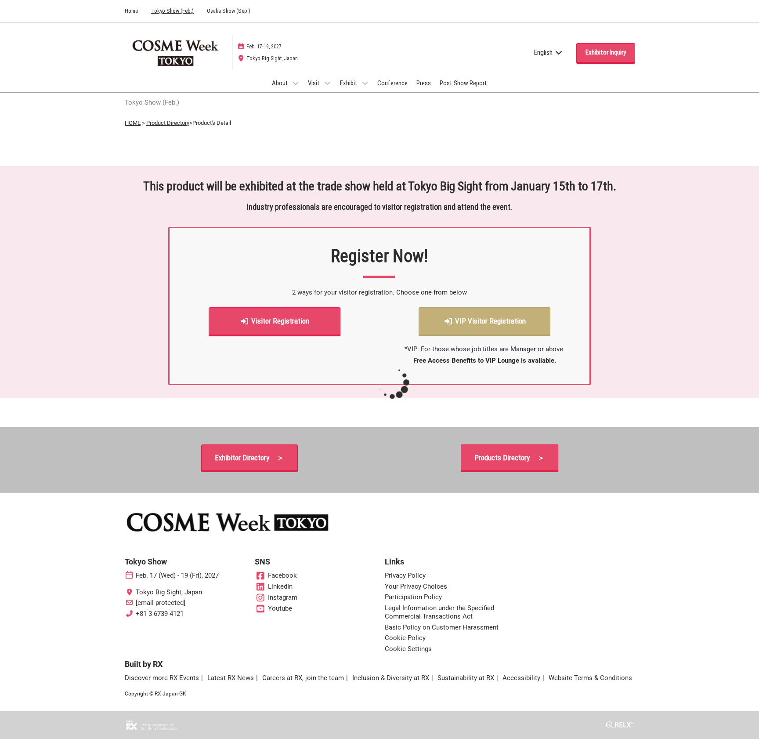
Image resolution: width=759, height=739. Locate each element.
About (280, 83)
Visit (314, 83)
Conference (392, 83)
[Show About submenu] (296, 83)
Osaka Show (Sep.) (228, 10)
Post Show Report (463, 83)
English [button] (544, 52)
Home (131, 10)
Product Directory (167, 123)
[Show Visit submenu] (327, 83)
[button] (605, 52)
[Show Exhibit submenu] (365, 83)
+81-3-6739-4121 (160, 614)
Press (423, 83)
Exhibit (349, 83)
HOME (133, 123)
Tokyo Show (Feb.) (172, 10)
